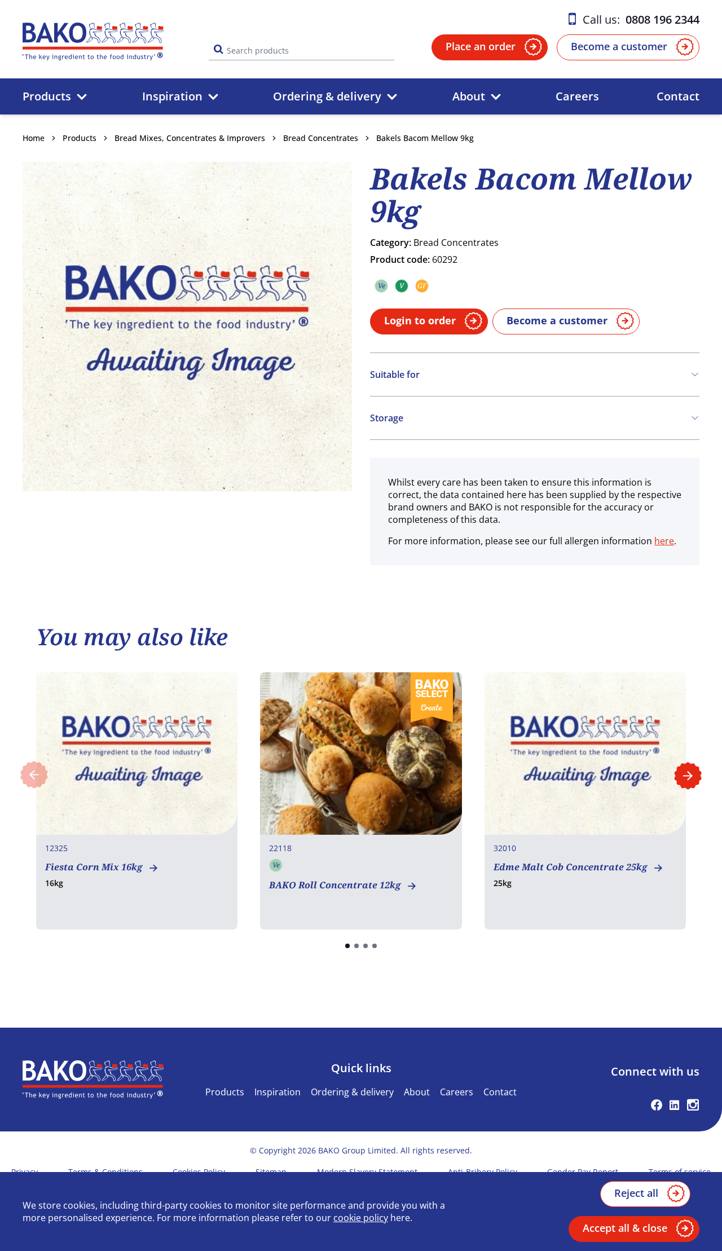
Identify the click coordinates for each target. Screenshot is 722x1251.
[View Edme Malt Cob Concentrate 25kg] (585, 801)
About (468, 96)
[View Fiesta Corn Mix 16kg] (136, 801)
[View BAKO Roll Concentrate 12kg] (360, 801)
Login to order (420, 320)
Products (47, 96)
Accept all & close (625, 1228)
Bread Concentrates (320, 138)
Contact (678, 96)
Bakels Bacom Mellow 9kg (425, 138)
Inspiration (172, 96)
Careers (577, 96)
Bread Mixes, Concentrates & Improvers (190, 138)
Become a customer (619, 46)
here (664, 541)
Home (34, 138)
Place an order (481, 46)
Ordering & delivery (327, 96)
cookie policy (360, 1218)
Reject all (636, 1193)
